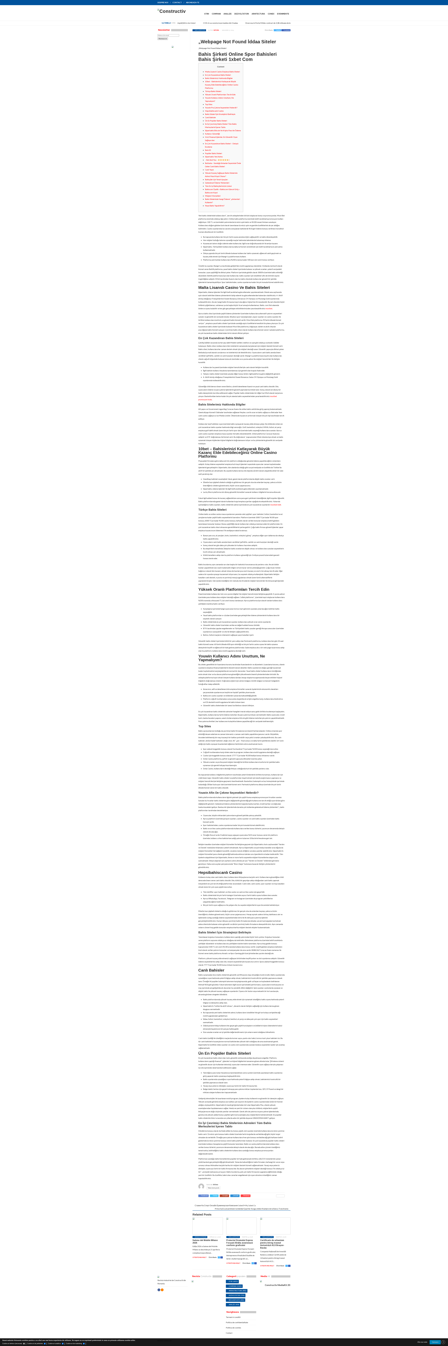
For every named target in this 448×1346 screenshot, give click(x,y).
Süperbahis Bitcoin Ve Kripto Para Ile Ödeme (223, 130)
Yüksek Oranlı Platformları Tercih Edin (220, 94)
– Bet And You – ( (217, 160)
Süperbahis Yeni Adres (214, 156)
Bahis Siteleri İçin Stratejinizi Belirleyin (220, 114)
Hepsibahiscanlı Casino (214, 111)
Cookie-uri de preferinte (35, 1343)
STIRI (206, 14)
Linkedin (236, 1195)
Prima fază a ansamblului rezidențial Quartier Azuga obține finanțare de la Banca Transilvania (251, 1209)
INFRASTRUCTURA (235, 1291)
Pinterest (246, 1195)
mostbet (268, 308)
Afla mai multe (422, 1342)
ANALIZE (228, 14)
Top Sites (208, 104)
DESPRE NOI (163, 2)
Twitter (278, 30)
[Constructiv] (172, 11)
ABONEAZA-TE (192, 2)
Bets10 (208, 150)
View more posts (213, 1188)
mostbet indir (275, 505)
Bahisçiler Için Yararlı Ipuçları (216, 179)
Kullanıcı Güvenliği (212, 134)
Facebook (287, 30)
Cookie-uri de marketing (74, 1343)
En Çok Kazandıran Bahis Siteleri (218, 75)
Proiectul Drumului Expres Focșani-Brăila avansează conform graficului (239, 1242)
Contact (229, 1333)
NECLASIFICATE (200, 30)
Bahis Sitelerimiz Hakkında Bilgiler (219, 78)
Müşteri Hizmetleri (212, 196)
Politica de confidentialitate (237, 1322)
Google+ (225, 1195)
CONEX (271, 14)
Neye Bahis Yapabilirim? (214, 205)
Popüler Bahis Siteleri (213, 153)
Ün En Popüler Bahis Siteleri (216, 121)
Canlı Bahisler (210, 117)
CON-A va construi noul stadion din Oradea (186, 23)
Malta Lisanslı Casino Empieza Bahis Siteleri (222, 71)
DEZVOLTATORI (241, 14)
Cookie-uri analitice (54, 1343)
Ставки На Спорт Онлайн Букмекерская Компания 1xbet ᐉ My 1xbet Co (225, 1205)
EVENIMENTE (283, 14)
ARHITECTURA (258, 14)
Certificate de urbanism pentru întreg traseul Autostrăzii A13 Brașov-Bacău (272, 1244)
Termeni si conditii (233, 1317)
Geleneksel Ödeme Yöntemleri (217, 183)
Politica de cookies (233, 1328)
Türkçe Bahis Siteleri (213, 91)
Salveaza (435, 1342)
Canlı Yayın (209, 170)
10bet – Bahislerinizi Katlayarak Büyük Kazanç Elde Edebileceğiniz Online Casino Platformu (221, 84)
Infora (216, 30)
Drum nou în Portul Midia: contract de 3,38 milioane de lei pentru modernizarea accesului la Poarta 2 (251, 23)
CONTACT (177, 2)
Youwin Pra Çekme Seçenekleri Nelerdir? (221, 107)
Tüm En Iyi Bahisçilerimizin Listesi (218, 186)
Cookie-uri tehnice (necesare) (12, 1343)
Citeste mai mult (199, 1257)
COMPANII (216, 14)
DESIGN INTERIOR (200, 1237)
